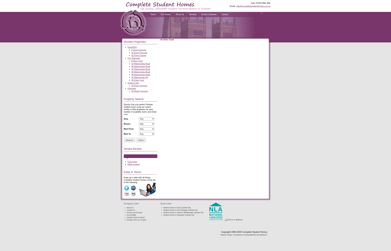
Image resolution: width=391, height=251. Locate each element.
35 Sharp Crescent (139, 91)
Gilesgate (132, 88)
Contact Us (131, 210)
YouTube (126, 193)
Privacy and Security (134, 212)
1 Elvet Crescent (138, 50)
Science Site (133, 83)
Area (126, 119)
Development (238, 235)
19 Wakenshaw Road (140, 64)
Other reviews (134, 164)
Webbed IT (263, 235)
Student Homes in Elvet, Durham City (177, 208)
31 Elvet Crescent (139, 53)
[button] (129, 140)
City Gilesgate (134, 58)
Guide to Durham (208, 14)
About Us (180, 14)
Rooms (127, 124)
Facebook (133, 188)
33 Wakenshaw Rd (139, 77)
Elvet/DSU (132, 47)
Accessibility (131, 215)
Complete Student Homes (168, 6)
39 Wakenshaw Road (140, 75)
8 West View (137, 61)
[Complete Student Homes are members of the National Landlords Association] (216, 211)
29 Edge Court (137, 80)
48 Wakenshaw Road (140, 66)
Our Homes (166, 14)
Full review (132, 162)
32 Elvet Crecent (138, 55)
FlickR (133, 193)
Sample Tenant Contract (136, 217)
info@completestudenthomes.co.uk (253, 6)
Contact (224, 14)
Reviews (193, 14)
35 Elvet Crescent (139, 86)
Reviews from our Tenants (136, 220)
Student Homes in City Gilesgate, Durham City (180, 210)
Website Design (226, 235)
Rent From (129, 129)
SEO (254, 235)
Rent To (127, 134)
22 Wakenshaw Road (140, 69)
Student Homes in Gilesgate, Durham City (178, 215)
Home (153, 14)
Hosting (246, 235)
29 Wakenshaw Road (140, 72)
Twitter (126, 188)
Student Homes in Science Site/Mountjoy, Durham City (183, 212)
